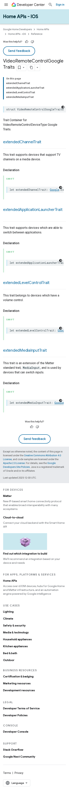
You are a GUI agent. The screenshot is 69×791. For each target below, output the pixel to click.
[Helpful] (27, 42)
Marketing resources (17, 683)
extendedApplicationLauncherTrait (32, 209)
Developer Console (15, 731)
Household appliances (17, 639)
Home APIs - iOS (20, 16)
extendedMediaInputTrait (25, 350)
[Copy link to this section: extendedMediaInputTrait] (50, 350)
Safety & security (14, 625)
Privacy (19, 772)
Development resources (19, 690)
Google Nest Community (19, 756)
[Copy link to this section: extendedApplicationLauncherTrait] (7, 215)
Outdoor (8, 660)
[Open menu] (6, 4)
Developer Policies (15, 715)
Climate (8, 618)
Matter (7, 496)
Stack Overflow (13, 749)
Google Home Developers (17, 29)
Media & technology (16, 632)
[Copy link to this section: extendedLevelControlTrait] (53, 283)
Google (54, 190)
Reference (36, 33)
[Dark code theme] (63, 107)
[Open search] (50, 4)
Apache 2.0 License (14, 463)
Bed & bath (10, 653)
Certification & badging (18, 676)
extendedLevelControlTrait (26, 282)
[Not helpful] (32, 42)
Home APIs (43, 29)
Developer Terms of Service (21, 708)
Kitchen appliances (15, 646)
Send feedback (19, 51)
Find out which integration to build (25, 553)
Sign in (60, 4)
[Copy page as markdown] (31, 67)
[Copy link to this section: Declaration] (23, 170)
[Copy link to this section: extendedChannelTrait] (45, 142)
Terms (7, 772)
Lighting (8, 611)
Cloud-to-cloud (13, 517)
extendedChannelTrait (22, 142)
